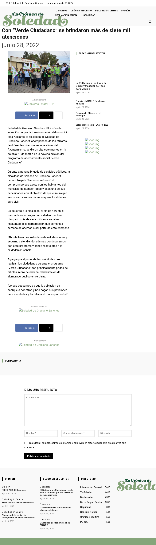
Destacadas (45, 487)
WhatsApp (130, 541)
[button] (150, 22)
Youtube (150, 541)
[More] (59, 115)
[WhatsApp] (121, 541)
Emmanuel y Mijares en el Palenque (88, 114)
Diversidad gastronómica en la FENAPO (55, 524)
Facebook (98, 541)
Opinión (6, 487)
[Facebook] (146, 3)
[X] (109, 541)
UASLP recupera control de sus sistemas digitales (55, 508)
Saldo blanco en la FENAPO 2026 (92, 125)
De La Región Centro (12, 499)
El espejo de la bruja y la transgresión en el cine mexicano (18, 516)
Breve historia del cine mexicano (18, 502)
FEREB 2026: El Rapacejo (14, 490)
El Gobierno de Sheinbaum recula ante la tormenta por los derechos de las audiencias (56, 492)
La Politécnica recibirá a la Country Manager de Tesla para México (91, 86)
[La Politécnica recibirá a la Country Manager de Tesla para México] (92, 68)
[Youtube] (151, 3)
